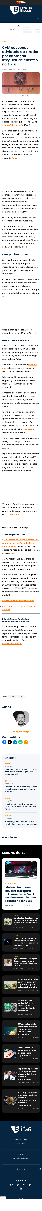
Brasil (4, 42)
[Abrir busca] (32, 19)
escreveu (27, 429)
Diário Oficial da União (13, 125)
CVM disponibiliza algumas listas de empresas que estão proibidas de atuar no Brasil (20, 543)
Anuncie (21, 1154)
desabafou (14, 514)
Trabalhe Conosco (21, 1158)
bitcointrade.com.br (12, 643)
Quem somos (21, 1139)
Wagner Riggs (21, 731)
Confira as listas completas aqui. (18, 600)
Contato (21, 1143)
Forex (14, 158)
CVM (5, 104)
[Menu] (37, 19)
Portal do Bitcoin (21, 10)
